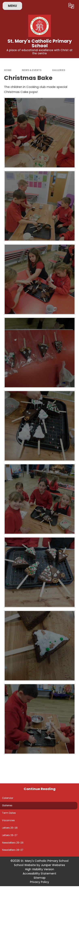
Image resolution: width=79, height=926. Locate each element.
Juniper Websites (53, 865)
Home (8, 70)
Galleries (58, 70)
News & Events (32, 70)
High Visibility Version (39, 869)
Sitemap (40, 878)
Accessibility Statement (39, 873)
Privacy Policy (39, 882)
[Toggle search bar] (61, 6)
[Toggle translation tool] (71, 6)
